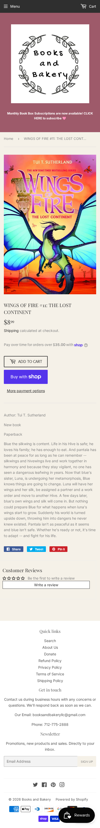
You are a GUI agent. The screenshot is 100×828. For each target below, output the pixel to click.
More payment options (26, 391)
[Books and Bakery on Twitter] (35, 785)
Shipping (11, 330)
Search (50, 640)
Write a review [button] (46, 585)
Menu (15, 6)
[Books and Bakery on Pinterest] (53, 785)
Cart (92, 6)
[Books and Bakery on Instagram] (62, 785)
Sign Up (87, 761)
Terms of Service (50, 674)
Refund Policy (50, 660)
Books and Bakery (36, 799)
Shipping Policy (50, 680)
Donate (50, 654)
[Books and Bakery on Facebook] (44, 785)
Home (8, 139)
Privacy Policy (50, 667)
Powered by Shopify (72, 799)
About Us (50, 647)
